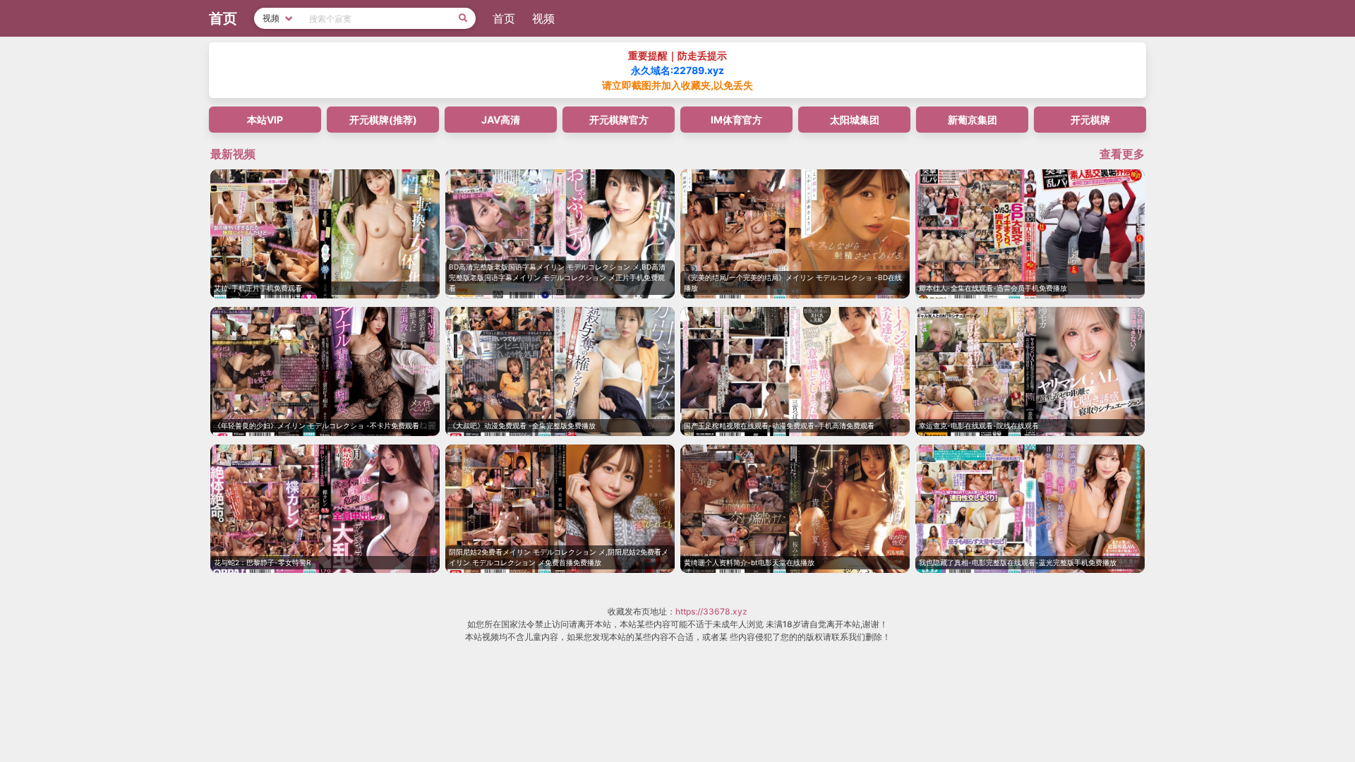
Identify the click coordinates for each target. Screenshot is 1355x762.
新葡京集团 (972, 120)
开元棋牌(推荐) (383, 120)
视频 (543, 18)
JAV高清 (500, 120)
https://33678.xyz (711, 611)
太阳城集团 (854, 120)
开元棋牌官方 (619, 120)
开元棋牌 (1090, 120)
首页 (504, 18)
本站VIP (265, 120)
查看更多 (1122, 154)
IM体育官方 (736, 120)
